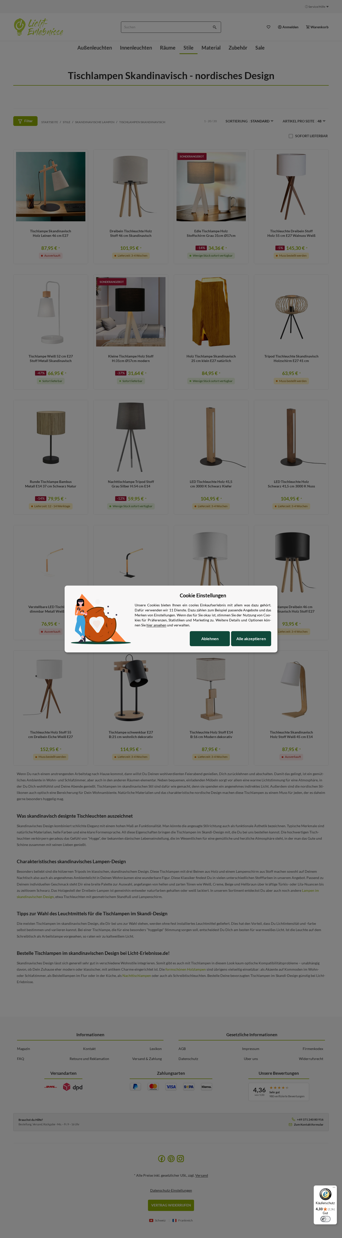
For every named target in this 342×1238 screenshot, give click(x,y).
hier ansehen (156, 625)
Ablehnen (210, 638)
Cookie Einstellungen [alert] (203, 595)
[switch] (325, 1219)
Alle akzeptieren (251, 638)
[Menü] (334, 1188)
